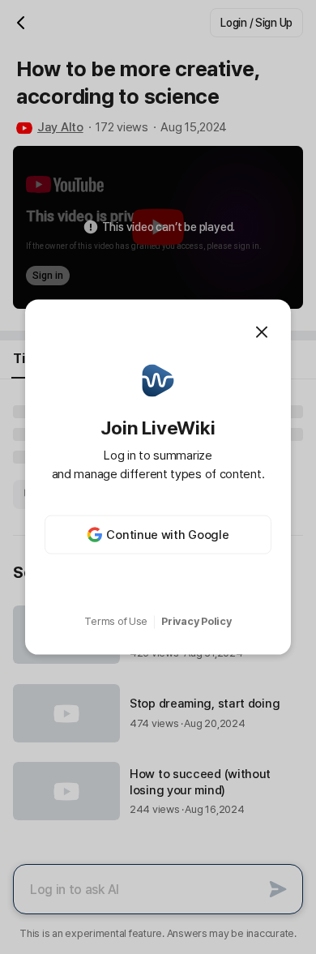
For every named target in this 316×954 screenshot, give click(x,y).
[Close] (262, 331)
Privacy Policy (196, 621)
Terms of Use (115, 621)
